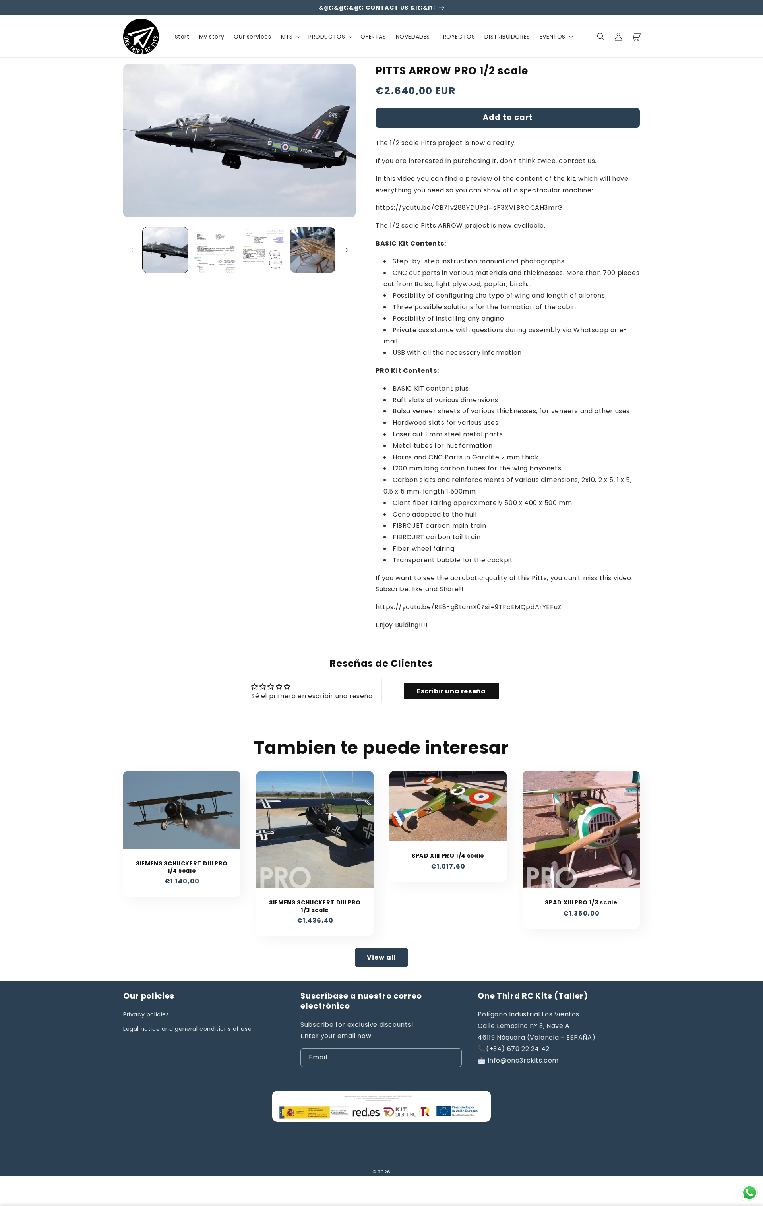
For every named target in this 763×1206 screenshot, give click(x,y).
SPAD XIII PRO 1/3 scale (581, 902)
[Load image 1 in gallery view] (165, 250)
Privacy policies (146, 1014)
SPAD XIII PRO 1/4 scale (448, 855)
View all (381, 957)
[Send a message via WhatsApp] (749, 1192)
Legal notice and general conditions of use (187, 1029)
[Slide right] (347, 250)
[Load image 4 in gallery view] (312, 250)
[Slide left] (132, 250)
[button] (290, 36)
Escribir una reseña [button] (451, 691)
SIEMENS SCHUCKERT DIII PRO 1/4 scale (182, 867)
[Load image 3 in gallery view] (264, 250)
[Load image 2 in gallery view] (214, 250)
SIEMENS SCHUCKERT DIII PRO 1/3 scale (315, 906)
